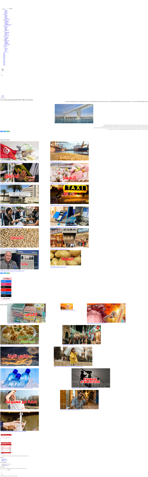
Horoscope (6, 43)
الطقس (6, 48)
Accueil (3, 95)
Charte (2, 460)
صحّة (4, 56)
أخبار (4, 63)
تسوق (4, 60)
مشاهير (4, 54)
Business (6, 46)
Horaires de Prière (7, 40)
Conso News (6, 38)
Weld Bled (6, 42)
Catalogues (6, 37)
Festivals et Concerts (7, 25)
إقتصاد (4, 55)
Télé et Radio (6, 20)
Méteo (5, 41)
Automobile (6, 18)
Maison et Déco (7, 34)
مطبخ (4, 61)
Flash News (6, 13)
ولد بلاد (6, 50)
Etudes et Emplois (7, 35)
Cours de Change (7, 44)
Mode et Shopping (7, 32)
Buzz (5, 28)
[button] (4, 9)
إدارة (5, 49)
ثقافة (4, 52)
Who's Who (6, 23)
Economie (6, 16)
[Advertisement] (74, 82)
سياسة (4, 64)
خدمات (4, 58)
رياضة (4, 53)
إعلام (4, 57)
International (6, 11)
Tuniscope (6, 29)
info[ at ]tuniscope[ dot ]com (5, 465)
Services (6, 17)
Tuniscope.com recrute (4, 459)
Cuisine (6, 33)
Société (6, 10)
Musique (6, 22)
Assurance (6, 15)
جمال (4, 59)
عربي (2, 70)
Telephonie (6, 27)
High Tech (6, 26)
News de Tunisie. (2, 453)
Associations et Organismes (8, 24)
